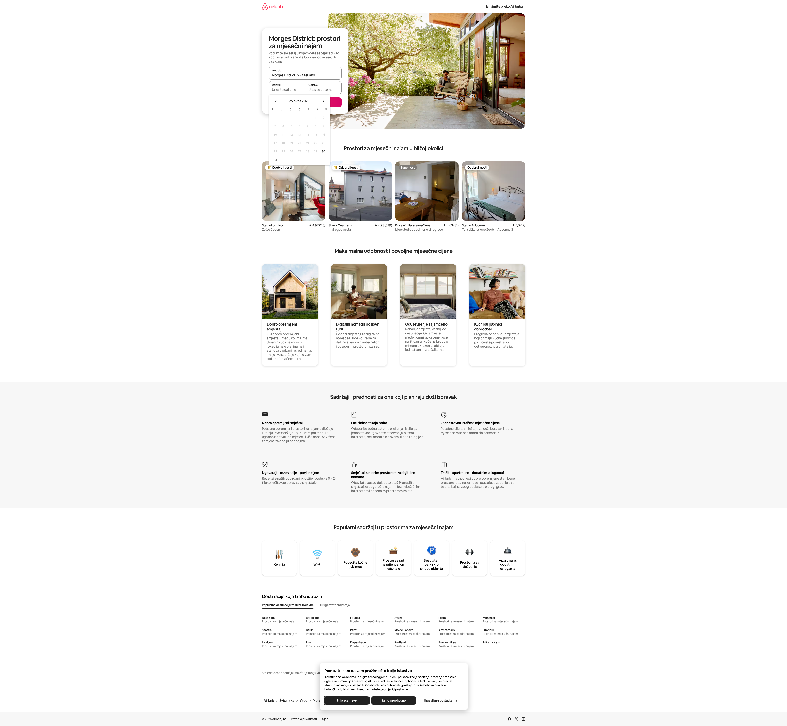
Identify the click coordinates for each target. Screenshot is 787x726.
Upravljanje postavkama (440, 700)
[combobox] (305, 75)
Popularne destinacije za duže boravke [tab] (288, 605)
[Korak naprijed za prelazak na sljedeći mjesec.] (323, 101)
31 (275, 160)
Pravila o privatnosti (304, 719)
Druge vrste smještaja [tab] (335, 605)
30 (323, 151)
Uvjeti (324, 719)
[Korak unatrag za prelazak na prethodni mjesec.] (276, 101)
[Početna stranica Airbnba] (272, 6)
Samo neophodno (393, 700)
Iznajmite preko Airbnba (504, 6)
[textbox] (287, 89)
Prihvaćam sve (346, 700)
